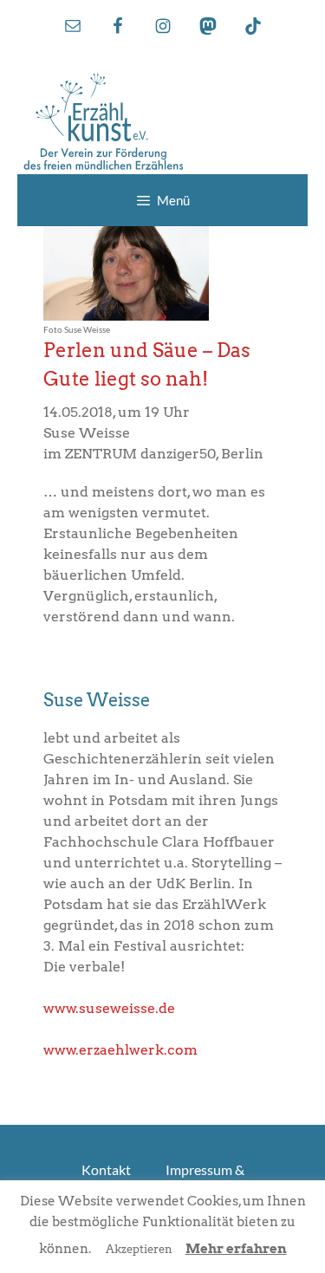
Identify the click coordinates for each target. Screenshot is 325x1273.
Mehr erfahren (236, 1249)
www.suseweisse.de (109, 1008)
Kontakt (106, 1169)
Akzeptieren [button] (139, 1249)
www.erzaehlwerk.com (120, 1050)
